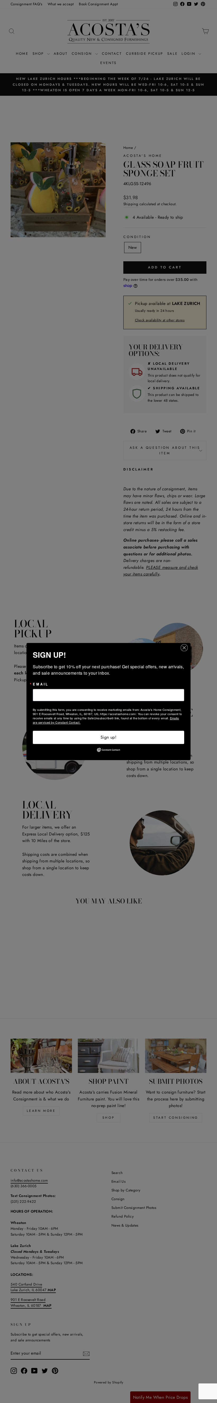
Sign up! (108, 737)
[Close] (186, 648)
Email (41, 684)
